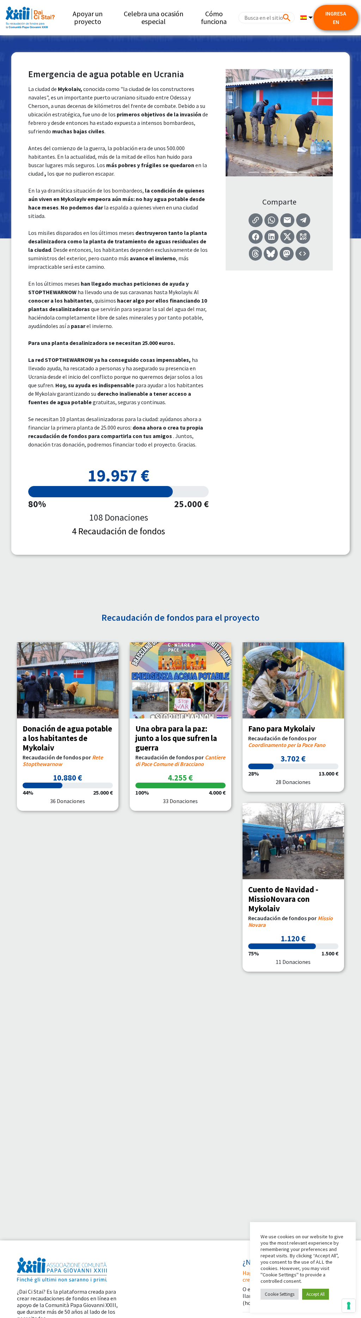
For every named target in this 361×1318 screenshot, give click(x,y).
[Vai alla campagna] (67, 680)
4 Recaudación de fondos (118, 531)
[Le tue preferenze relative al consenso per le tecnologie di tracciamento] (348, 1305)
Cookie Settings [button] (279, 1294)
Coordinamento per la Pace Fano (286, 744)
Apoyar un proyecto (88, 17)
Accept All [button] (315, 1294)
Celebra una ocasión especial (153, 17)
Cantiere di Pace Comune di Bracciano (180, 760)
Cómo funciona (214, 17)
